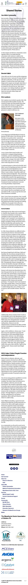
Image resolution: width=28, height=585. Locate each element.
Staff (4, 482)
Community (4, 500)
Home (2, 474)
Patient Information (8, 486)
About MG (4, 484)
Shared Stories (7, 504)
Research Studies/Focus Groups (11, 510)
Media (3, 512)
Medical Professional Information (11, 488)
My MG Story (6, 502)
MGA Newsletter (7, 506)
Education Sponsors (8, 508)
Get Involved (4, 476)
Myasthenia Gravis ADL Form (10, 490)
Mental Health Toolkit (8, 494)
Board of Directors (8, 480)
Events (3, 498)
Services (3, 492)
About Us (3, 479)
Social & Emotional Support (10, 496)
